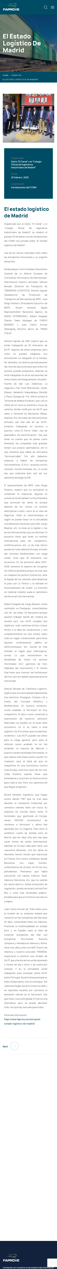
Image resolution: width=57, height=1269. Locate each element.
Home (6, 75)
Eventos (16, 75)
